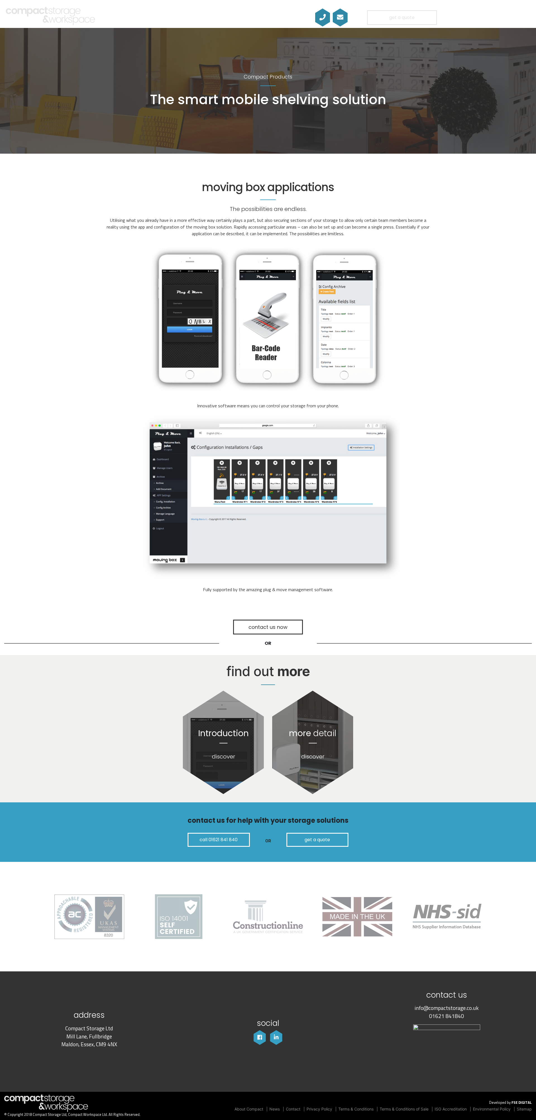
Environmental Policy (492, 1109)
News (274, 1109)
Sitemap (524, 1109)
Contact (293, 1109)
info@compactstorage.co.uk (446, 1008)
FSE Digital (521, 1103)
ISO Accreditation (451, 1109)
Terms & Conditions (356, 1109)
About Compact (248, 1109)
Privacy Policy (319, 1109)
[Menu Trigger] (511, 17)
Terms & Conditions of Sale (404, 1109)
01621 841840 (446, 1016)
